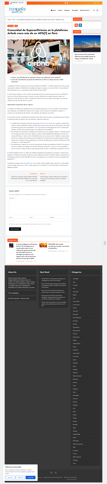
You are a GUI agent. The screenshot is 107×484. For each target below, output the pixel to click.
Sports (74, 437)
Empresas (75, 321)
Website (52, 217)
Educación (75, 314)
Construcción (76, 305)
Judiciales (75, 363)
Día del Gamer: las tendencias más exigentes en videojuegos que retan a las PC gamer (53, 279)
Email (32, 217)
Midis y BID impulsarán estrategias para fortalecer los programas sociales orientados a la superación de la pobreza (54, 285)
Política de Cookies (72, 479)
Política (75, 418)
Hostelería (75, 350)
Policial (74, 415)
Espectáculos (76, 327)
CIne (74, 298)
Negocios (75, 389)
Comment (12, 198)
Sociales (97, 50)
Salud (74, 428)
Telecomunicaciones (78, 444)
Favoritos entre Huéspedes (47, 123)
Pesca (74, 411)
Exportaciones (76, 330)
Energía (75, 324)
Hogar (74, 347)
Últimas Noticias (77, 457)
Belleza (74, 295)
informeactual (12, 37)
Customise (10, 477)
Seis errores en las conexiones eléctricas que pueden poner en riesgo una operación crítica (76, 56)
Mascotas (75, 373)
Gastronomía (76, 337)
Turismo (75, 454)
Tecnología (75, 10)
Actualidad (75, 279)
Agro (74, 282)
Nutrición (75, 398)
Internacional (76, 353)
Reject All (20, 477)
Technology (76, 441)
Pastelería (75, 405)
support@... (15, 293)
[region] (20, 472)
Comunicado (76, 301)
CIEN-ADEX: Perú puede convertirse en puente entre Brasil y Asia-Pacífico (58, 246)
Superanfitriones (28, 163)
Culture (75, 308)
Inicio (54, 10)
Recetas (75, 421)
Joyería (74, 360)
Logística (75, 369)
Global (74, 340)
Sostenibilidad (76, 434)
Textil (74, 447)
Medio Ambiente (77, 376)
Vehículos (75, 460)
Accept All (30, 477)
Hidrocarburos (76, 343)
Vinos (74, 463)
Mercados (10, 26)
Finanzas (75, 334)
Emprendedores (77, 317)
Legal (74, 366)
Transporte (75, 450)
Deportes (67, 10)
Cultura (60, 10)
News (74, 392)
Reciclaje (75, 424)
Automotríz (75, 292)
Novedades (76, 395)
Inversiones (76, 356)
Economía (75, 311)
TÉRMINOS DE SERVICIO (70, 477)
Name (11, 217)
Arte (74, 288)
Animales (75, 285)
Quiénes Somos (84, 10)
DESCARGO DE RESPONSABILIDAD (53, 477)
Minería (75, 382)
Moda (74, 386)
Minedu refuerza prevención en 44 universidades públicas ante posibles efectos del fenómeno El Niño (54, 304)
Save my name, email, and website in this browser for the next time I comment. (31, 224)
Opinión (75, 402)
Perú (16, 26)
